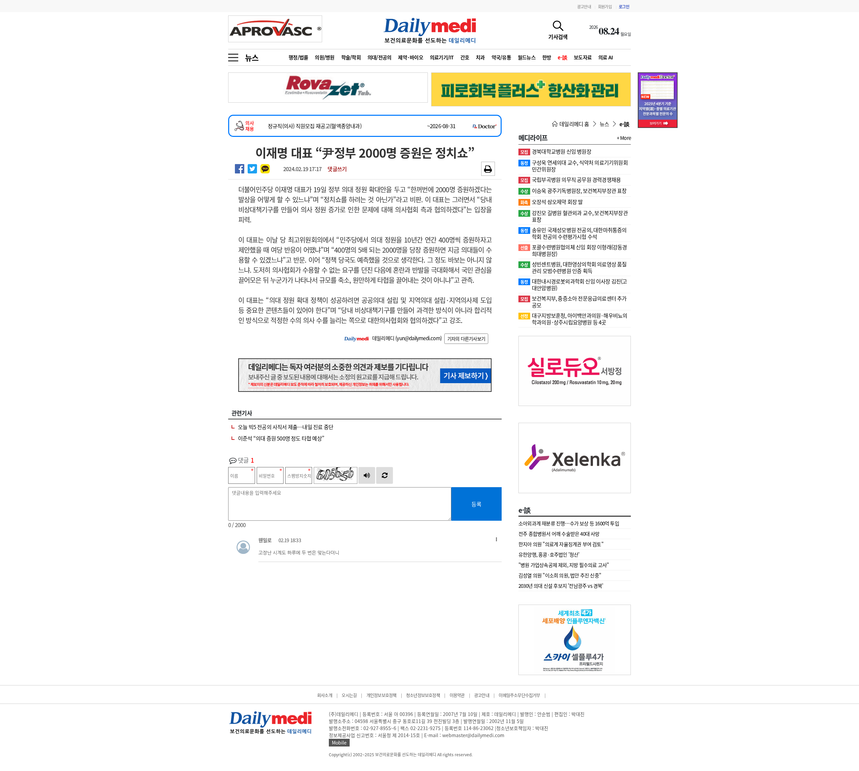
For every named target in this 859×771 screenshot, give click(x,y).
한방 (546, 57)
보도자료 (583, 57)
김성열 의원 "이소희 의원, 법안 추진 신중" (559, 575)
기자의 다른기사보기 (466, 338)
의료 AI (605, 57)
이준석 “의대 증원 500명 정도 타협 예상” (281, 438)
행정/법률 (298, 57)
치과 (480, 57)
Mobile (339, 742)
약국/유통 (501, 57)
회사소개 (324, 695)
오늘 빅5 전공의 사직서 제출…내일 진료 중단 (285, 427)
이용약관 (457, 695)
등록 (476, 504)
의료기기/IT (442, 57)
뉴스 (251, 57)
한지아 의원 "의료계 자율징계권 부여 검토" (560, 544)
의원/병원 (324, 57)
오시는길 (349, 695)
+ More (624, 138)
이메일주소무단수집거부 (519, 695)
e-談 (562, 57)
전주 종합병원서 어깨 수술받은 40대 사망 (559, 533)
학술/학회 (351, 57)
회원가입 (605, 7)
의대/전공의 (379, 57)
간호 (464, 57)
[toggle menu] (233, 55)
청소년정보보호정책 (423, 695)
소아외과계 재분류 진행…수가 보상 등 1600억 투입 (568, 523)
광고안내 (584, 7)
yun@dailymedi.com (418, 338)
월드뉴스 (527, 57)
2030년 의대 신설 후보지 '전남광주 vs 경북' (560, 585)
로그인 (624, 7)
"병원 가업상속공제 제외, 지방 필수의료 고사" (563, 565)
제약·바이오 (410, 57)
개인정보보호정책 (381, 695)
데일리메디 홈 (573, 124)
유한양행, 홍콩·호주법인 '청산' (548, 554)
